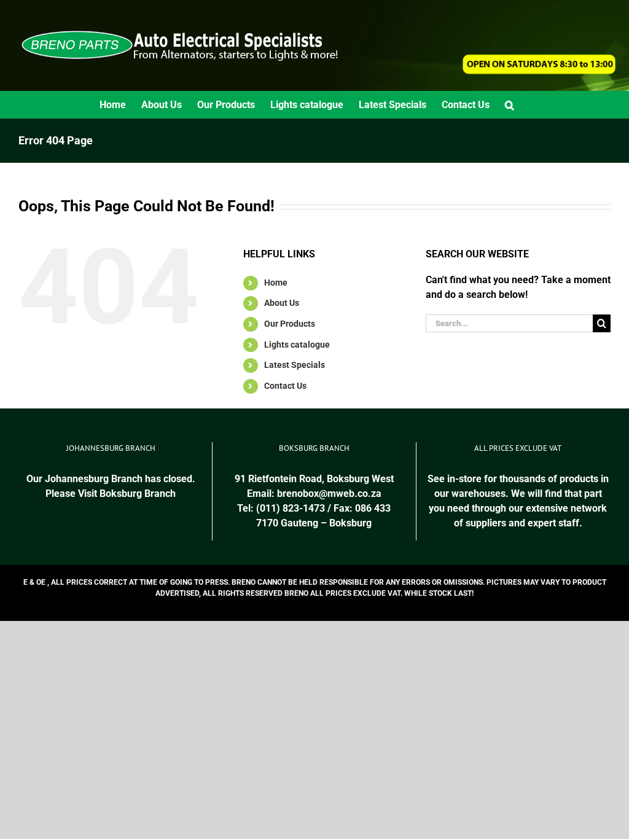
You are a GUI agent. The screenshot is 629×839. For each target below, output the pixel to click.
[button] (509, 105)
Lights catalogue (297, 344)
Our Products (289, 324)
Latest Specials (294, 365)
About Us (281, 303)
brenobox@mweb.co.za (329, 493)
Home (275, 282)
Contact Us (285, 386)
